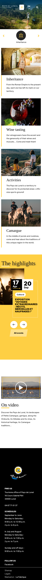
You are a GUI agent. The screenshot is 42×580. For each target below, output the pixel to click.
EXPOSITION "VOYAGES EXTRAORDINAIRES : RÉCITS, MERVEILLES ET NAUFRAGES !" (26, 305)
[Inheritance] (21, 35)
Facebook (9, 564)
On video (9, 404)
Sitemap (8, 570)
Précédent (3, 36)
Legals (7, 574)
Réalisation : (15, 577)
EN (29, 6)
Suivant (38, 36)
